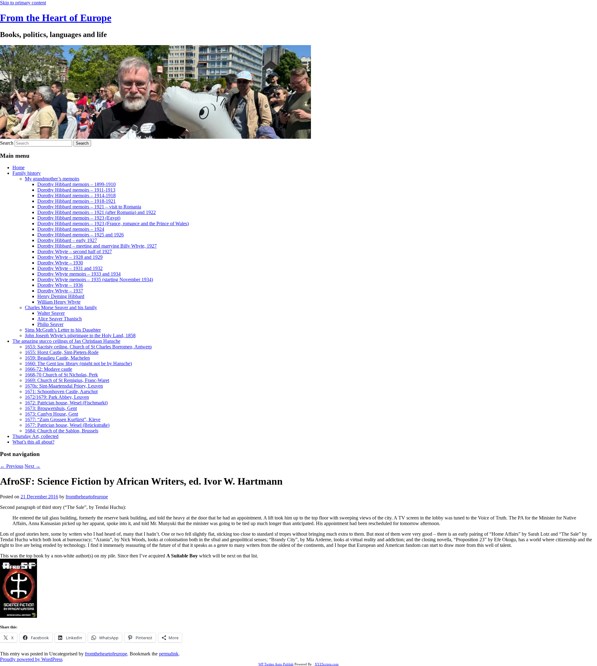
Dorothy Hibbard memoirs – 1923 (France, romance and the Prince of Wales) (113, 223)
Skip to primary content (23, 2)
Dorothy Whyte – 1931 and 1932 (70, 268)
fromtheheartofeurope (87, 496)
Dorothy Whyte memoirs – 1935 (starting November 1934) (95, 279)
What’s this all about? (33, 442)
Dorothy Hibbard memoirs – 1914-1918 (76, 195)
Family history (26, 173)
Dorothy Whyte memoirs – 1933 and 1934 (79, 274)
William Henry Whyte (59, 302)
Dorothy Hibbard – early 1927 (67, 240)
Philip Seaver (50, 324)
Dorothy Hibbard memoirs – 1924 (70, 229)
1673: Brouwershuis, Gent (51, 408)
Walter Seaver (51, 313)
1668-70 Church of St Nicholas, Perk (61, 374)
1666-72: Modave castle (48, 369)
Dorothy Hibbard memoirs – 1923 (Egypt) (78, 218)
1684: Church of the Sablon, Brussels (61, 430)
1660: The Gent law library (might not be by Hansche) (78, 363)
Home (18, 167)
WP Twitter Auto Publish (276, 664)
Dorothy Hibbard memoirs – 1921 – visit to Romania (89, 206)
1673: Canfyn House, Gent (51, 414)
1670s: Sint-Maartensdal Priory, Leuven (64, 386)
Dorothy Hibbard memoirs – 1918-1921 (76, 201)
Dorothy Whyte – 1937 (60, 290)
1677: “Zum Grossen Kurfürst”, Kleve (62, 419)
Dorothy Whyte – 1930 (60, 262)
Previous (11, 466)
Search (6, 143)
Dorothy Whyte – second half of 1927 (74, 251)
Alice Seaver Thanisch (59, 318)
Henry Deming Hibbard (60, 296)
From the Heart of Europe (55, 17)
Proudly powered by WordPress (31, 659)
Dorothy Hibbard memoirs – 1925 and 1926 (80, 234)
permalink (168, 653)
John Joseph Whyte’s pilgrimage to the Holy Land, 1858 (80, 335)
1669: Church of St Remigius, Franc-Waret (67, 380)
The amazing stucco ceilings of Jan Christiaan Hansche (66, 341)
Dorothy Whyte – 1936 (60, 285)
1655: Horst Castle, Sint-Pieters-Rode (62, 352)
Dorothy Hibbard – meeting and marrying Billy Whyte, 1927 (97, 246)
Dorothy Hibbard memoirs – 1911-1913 (76, 190)
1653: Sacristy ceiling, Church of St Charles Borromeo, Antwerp (88, 346)
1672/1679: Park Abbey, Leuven (57, 397)
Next (32, 466)
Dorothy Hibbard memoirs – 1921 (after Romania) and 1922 (96, 212)
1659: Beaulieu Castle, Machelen (57, 358)
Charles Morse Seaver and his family (61, 307)
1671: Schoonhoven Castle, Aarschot (61, 391)
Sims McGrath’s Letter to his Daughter (63, 330)
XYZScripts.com (327, 664)
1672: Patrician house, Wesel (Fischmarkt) (66, 402)
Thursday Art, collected (35, 436)
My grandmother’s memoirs (52, 178)
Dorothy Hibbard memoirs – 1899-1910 (76, 184)
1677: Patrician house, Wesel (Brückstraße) (67, 425)
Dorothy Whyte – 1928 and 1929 (70, 257)
